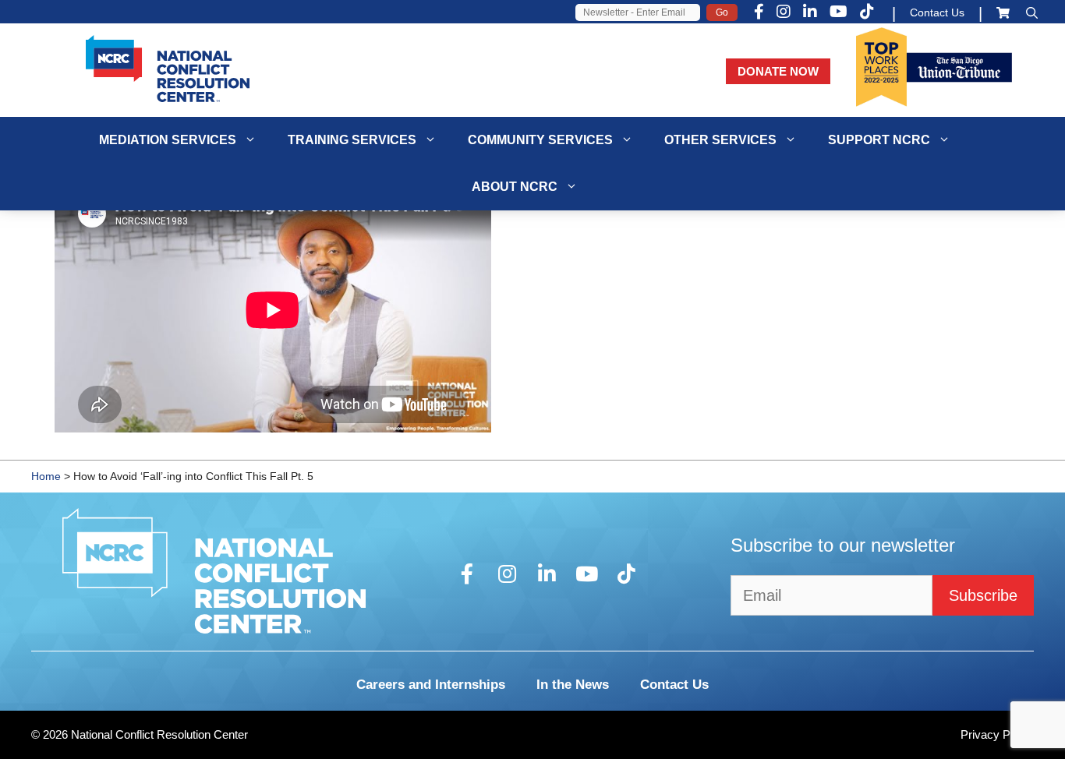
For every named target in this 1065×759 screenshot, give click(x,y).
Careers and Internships (430, 684)
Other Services (720, 140)
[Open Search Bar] (1031, 12)
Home (46, 476)
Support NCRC (879, 140)
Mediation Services (167, 140)
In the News (572, 684)
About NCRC (514, 186)
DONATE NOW (778, 71)
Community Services (540, 140)
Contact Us (937, 12)
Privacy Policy (997, 734)
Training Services (352, 140)
